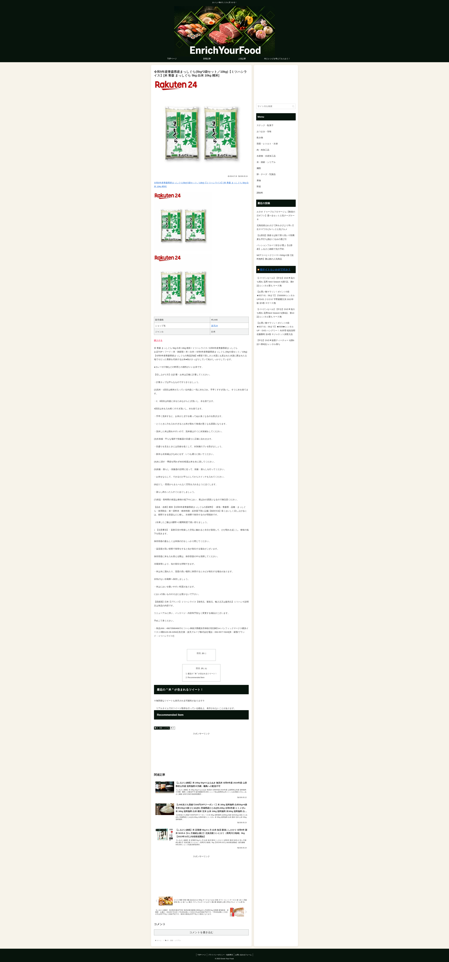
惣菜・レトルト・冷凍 (267, 144)
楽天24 (214, 326)
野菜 (259, 186)
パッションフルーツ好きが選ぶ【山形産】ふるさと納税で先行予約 (274, 247)
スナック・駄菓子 (265, 125)
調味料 (260, 193)
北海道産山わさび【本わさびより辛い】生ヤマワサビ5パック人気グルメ (276, 227)
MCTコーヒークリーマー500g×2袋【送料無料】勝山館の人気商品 (275, 257)
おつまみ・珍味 (264, 131)
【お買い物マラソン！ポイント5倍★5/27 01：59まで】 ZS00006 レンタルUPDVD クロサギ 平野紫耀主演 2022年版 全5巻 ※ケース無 (276, 297)
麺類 (259, 168)
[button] (293, 106)
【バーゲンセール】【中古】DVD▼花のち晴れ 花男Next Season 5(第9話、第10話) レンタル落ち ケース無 (276, 313)
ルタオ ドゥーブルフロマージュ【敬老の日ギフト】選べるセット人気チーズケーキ (276, 216)
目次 (199, 653)
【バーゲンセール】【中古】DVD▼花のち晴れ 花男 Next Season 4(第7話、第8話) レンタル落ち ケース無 (276, 282)
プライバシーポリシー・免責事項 (220, 955)
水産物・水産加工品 (266, 156)
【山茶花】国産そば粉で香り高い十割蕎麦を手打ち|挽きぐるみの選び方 (276, 237)
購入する (158, 340)
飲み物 (260, 137)
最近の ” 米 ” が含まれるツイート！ (202, 674)
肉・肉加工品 (263, 150)
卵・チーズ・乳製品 (266, 174)
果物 (259, 180)
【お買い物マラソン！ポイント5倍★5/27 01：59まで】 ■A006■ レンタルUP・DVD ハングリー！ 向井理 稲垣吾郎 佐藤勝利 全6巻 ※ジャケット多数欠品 (276, 328)
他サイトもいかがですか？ (275, 269)
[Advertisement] (201, 752)
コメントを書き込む (201, 932)
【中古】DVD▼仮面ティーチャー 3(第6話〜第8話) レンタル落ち (275, 342)
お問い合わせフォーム (243, 955)
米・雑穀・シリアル (163, 728)
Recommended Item (196, 677)
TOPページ (201, 955)
